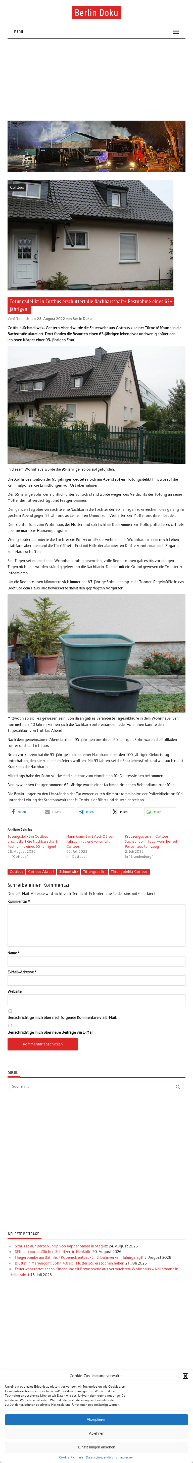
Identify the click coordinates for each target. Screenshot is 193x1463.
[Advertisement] (96, 80)
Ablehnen (96, 1433)
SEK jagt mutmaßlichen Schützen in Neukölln (53, 1251)
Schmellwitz (68, 871)
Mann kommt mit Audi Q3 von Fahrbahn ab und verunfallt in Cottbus (90, 841)
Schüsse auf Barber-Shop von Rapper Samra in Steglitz (61, 1246)
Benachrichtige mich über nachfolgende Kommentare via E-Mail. (62, 1018)
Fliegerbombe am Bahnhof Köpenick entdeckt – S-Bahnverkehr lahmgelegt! (79, 1257)
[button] (185, 1376)
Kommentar (19, 901)
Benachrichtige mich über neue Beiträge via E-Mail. (51, 1032)
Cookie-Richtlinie (71, 1457)
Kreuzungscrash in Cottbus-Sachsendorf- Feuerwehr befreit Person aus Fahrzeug (151, 841)
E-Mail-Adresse (22, 972)
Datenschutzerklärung (101, 1457)
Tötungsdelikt (94, 871)
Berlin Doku (96, 13)
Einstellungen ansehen (96, 1447)
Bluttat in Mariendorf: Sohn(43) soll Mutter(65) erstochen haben (69, 1263)
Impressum (127, 1457)
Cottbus (17, 187)
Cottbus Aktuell (41, 871)
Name (14, 953)
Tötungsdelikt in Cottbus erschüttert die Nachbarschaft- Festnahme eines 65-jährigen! (33, 841)
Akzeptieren (96, 1419)
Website (15, 991)
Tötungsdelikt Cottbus (129, 871)
